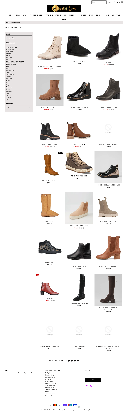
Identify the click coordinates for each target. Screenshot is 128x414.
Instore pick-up (49, 375)
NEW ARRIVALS (21, 15)
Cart (120, 2)
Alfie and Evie (10, 49)
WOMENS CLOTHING (53, 15)
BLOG (64, 19)
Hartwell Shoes (10, 70)
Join (114, 2)
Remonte (9, 87)
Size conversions (50, 385)
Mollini (8, 81)
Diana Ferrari (10, 60)
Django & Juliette (11, 64)
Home (7, 22)
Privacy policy (49, 379)
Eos (7, 68)
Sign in (110, 2)
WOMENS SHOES (36, 15)
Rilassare (9, 91)
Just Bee (8, 76)
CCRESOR (9, 58)
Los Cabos (9, 78)
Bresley (8, 53)
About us (116, 15)
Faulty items (48, 373)
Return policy (49, 381)
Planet (8, 83)
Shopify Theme (63, 410)
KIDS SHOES (81, 15)
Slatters (8, 95)
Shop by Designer (12, 47)
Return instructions (50, 383)
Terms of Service (50, 394)
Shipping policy (49, 387)
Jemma (8, 72)
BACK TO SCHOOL (95, 15)
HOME (10, 15)
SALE (107, 15)
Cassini (8, 55)
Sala (7, 93)
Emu (7, 66)
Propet (8, 85)
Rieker (8, 89)
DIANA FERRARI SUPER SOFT (15, 62)
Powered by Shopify (84, 410)
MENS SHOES (69, 15)
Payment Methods (50, 377)
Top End (8, 97)
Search (47, 391)
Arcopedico (9, 51)
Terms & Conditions (51, 389)
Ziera (7, 99)
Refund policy (49, 396)
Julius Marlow (10, 74)
